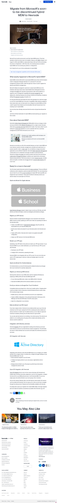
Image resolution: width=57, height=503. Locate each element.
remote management (35, 93)
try (41, 388)
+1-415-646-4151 (5, 482)
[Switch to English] (56, 502)
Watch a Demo (41, 475)
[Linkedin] (19, 393)
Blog (24, 480)
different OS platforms (27, 125)
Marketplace (26, 457)
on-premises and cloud (20, 126)
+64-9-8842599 (6, 477)
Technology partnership (43, 484)
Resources (25, 447)
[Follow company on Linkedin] (43, 461)
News (25, 482)
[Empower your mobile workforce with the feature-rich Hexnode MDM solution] (28, 138)
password (17, 97)
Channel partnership (42, 482)
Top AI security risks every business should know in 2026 (27, 427)
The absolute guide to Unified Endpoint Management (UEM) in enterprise (9, 427)
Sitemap (25, 479)
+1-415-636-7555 (7, 480)
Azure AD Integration (14, 372)
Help (24, 450)
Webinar (25, 449)
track (17, 154)
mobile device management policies (18, 156)
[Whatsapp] (22, 393)
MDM (39, 60)
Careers (25, 485)
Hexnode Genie (4, 447)
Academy (25, 452)
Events (25, 484)
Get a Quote (41, 477)
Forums (25, 454)
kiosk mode (24, 149)
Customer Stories (27, 445)
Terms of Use (4, 501)
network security (38, 158)
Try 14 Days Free (48, 1)
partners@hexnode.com (8, 485)
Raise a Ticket (41, 479)
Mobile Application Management (40, 150)
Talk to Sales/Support (42, 472)
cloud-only (18, 128)
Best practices (23, 424)
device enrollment (34, 169)
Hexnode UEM (4, 440)
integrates (16, 326)
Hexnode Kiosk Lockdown (6, 442)
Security (25, 474)
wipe (27, 159)
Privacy (8, 501)
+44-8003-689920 (7, 474)
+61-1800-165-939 (7, 475)
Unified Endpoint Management (21, 123)
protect (22, 154)
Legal (25, 487)
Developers (26, 455)
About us (25, 472)
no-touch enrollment (26, 172)
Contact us (26, 477)
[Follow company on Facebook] (39, 461)
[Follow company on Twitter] (41, 461)
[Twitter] (17, 393)
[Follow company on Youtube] (45, 461)
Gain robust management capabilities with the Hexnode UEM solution (25, 71)
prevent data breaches (39, 159)
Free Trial (25, 459)
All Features (26, 440)
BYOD (18, 91)
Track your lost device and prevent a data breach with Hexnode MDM (45, 427)
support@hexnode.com (7, 484)
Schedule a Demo (42, 474)
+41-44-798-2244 (6, 479)
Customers (26, 444)
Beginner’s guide (6, 424)
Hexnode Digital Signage (6, 445)
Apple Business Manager (15, 210)
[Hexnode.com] (4, 1)
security (22, 97)
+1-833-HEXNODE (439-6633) (9, 472)
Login (28, 466)
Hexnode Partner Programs (43, 480)
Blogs (10, 2)
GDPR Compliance (27, 475)
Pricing (25, 442)
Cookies (12, 501)
